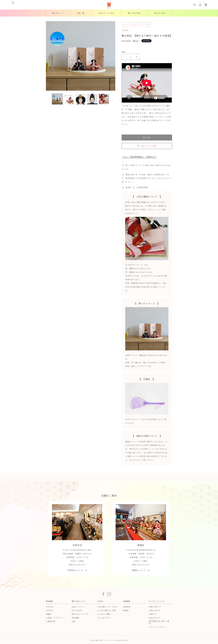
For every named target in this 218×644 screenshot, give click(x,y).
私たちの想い (77, 610)
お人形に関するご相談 (106, 610)
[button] (13, 3)
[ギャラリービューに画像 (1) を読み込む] (57, 99)
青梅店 (126, 610)
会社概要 (75, 617)
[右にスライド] (112, 99)
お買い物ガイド (155, 606)
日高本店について (75, 570)
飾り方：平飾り (145, 24)
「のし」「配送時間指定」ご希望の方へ (139, 156)
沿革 (73, 621)
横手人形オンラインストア (104, 640)
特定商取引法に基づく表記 (159, 622)
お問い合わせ (154, 610)
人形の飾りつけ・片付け (107, 606)
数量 (123, 52)
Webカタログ (154, 617)
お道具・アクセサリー (55, 617)
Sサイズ (126, 24)
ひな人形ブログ (103, 617)
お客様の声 (50, 621)
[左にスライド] (48, 99)
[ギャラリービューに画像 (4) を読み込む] (92, 99)
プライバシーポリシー (158, 627)
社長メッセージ (78, 606)
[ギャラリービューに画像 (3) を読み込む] (80, 99)
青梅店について (139, 570)
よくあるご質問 (103, 614)
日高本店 (127, 606)
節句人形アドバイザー (81, 614)
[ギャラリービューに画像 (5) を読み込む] (104, 99)
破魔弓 (48, 614)
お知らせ (152, 614)
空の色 (135, 24)
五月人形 (49, 610)
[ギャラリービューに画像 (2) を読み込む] (69, 99)
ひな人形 (49, 606)
